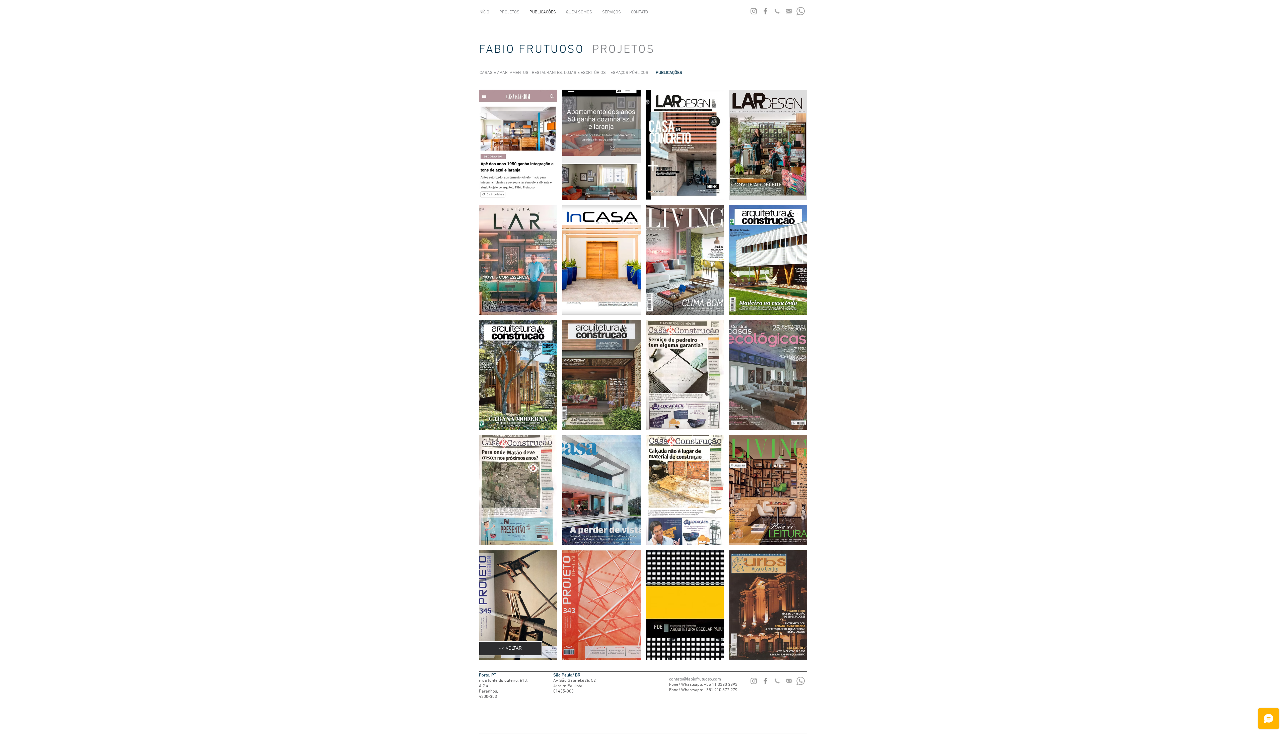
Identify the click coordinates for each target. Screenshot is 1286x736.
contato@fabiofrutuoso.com (695, 679)
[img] (518, 145)
